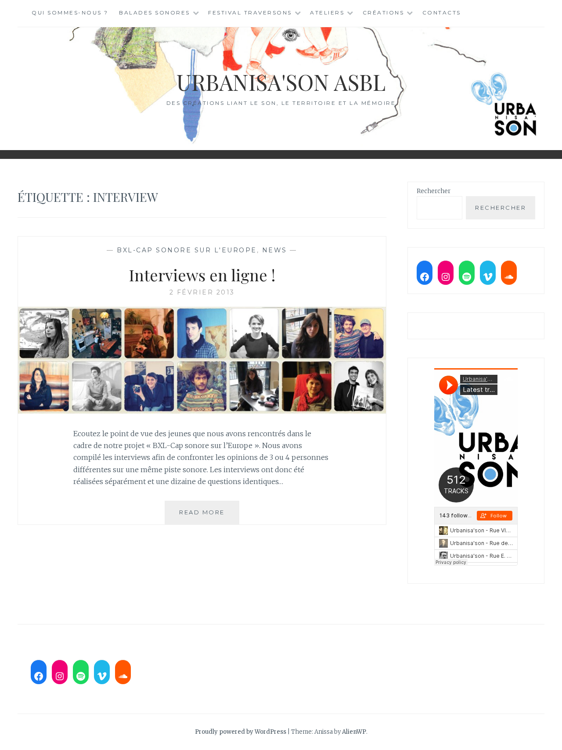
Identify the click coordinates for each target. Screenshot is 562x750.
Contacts (441, 12)
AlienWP (354, 732)
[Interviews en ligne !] (202, 411)
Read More (209, 516)
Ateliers (327, 12)
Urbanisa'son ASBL (281, 82)
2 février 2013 (202, 292)
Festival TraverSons (250, 12)
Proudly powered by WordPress (240, 732)
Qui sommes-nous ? (70, 12)
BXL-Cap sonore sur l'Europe (187, 250)
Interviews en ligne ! (202, 274)
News (274, 250)
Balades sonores (154, 12)
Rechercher (433, 191)
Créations (383, 12)
